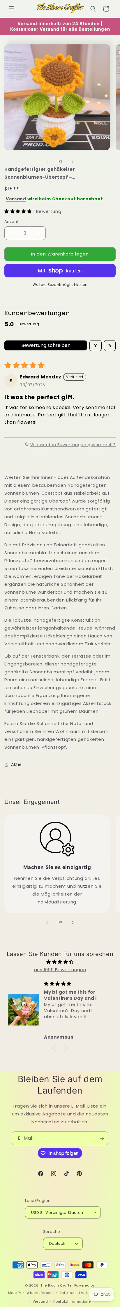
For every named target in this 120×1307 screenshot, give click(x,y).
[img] (60, 962)
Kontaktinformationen (73, 1301)
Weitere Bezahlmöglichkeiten (60, 284)
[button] (11, 8)
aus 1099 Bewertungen (60, 970)
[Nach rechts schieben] (72, 161)
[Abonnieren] (101, 1138)
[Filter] (95, 345)
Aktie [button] (16, 764)
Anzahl (11, 221)
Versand (16, 199)
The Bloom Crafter (56, 1285)
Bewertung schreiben (45, 345)
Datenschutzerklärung (79, 1292)
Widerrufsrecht (40, 1292)
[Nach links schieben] (47, 161)
